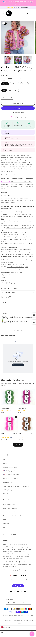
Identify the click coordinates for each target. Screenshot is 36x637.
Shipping (5, 320)
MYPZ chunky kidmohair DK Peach (15, 225)
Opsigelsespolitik (19, 623)
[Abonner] (26, 580)
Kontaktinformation (28, 620)
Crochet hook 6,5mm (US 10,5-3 (15, 267)
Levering (10, 77)
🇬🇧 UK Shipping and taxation (11, 471)
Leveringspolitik (8, 620)
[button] (3, 13)
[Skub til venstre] (2, 60)
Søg (4, 459)
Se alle (18, 444)
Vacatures (6, 523)
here (27, 260)
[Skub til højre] (34, 60)
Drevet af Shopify (20, 615)
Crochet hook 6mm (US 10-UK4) (15, 264)
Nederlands (14, 84)
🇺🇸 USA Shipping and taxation (11, 474)
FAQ (4, 527)
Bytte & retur (6, 463)
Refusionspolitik (29, 615)
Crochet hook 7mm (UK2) (15, 269)
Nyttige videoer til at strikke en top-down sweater (16, 516)
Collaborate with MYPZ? (9, 535)
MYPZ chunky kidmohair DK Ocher (15, 234)
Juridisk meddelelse (18, 620)
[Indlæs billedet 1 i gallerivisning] (8, 60)
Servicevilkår (27, 618)
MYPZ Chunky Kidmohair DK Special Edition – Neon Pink (9, 434)
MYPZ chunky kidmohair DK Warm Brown (17, 228)
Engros (5, 519)
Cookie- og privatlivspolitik (10, 478)
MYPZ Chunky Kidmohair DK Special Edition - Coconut (26, 434)
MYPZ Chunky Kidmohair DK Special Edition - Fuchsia (26, 407)
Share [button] (4, 302)
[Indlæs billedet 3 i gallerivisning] (27, 60)
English (5, 84)
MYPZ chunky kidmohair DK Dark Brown (17, 232)
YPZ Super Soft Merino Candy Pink (16, 239)
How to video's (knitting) (10, 508)
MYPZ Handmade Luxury (11, 615)
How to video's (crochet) (9, 512)
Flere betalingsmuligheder (18, 112)
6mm (26, 267)
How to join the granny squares (11, 283)
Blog (4, 531)
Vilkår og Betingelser (9, 490)
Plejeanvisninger (7, 482)
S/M (4, 90)
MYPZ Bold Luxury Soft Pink (13, 237)
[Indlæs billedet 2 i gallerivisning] (18, 60)
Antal (2, 94)
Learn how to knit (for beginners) (12, 504)
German (24, 84)
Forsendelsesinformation (10, 467)
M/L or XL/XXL (13, 90)
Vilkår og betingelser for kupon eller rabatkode (16, 486)
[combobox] (18, 627)
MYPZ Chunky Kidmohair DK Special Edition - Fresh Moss (9, 407)
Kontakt (5, 493)
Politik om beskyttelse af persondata (15, 618)
